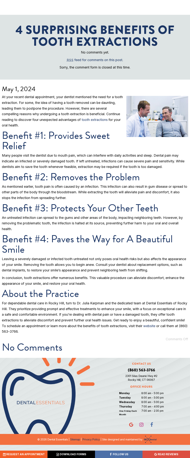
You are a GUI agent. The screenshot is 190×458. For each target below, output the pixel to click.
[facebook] (151, 424)
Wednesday (127, 402)
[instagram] (141, 424)
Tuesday (125, 397)
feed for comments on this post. (95, 60)
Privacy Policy (91, 439)
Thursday (125, 406)
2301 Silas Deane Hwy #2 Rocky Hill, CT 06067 (141, 378)
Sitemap (75, 439)
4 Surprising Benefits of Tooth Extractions (95, 35)
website (149, 326)
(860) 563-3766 (141, 370)
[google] (131, 424)
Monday (124, 393)
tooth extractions (95, 120)
